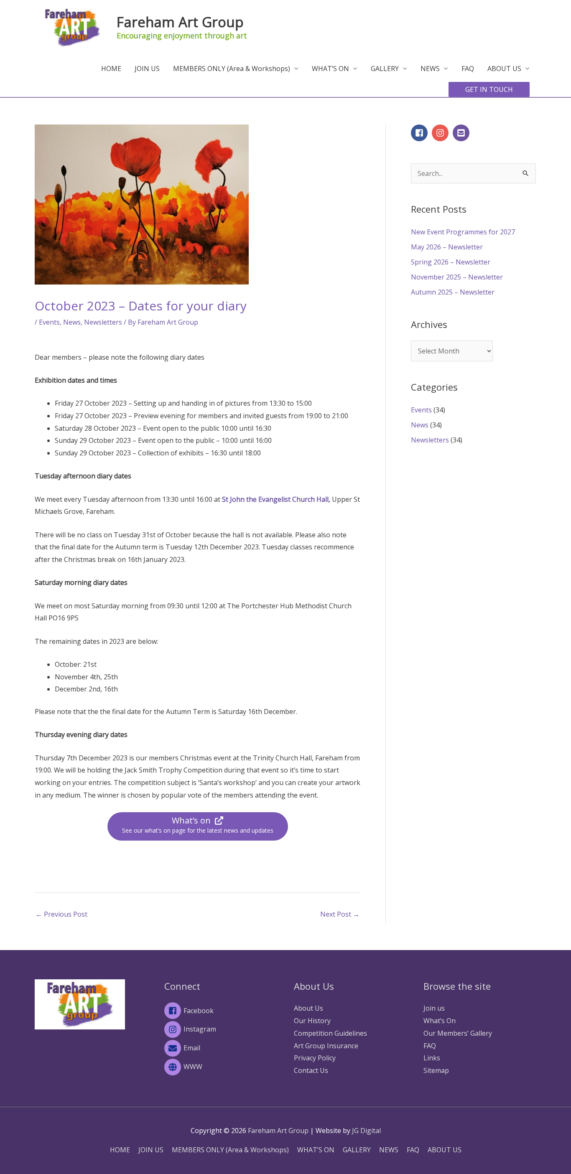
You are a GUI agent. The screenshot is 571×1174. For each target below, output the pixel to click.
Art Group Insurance (326, 1045)
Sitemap (436, 1070)
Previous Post (61, 914)
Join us (434, 1008)
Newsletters (103, 322)
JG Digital (366, 1130)
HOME (111, 68)
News (72, 322)
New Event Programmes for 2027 (463, 231)
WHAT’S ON (330, 68)
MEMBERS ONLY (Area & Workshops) (231, 68)
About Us (308, 1008)
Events (49, 322)
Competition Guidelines (330, 1033)
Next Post (339, 914)
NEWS (430, 68)
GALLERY (385, 68)
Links (431, 1057)
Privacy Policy (315, 1057)
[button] (489, 89)
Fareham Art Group (180, 22)
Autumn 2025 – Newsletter (453, 292)
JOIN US (147, 68)
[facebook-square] (420, 133)
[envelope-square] (462, 133)
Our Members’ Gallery (457, 1033)
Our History (312, 1020)
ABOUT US (504, 68)
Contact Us (311, 1070)
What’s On (439, 1020)
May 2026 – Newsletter (447, 247)
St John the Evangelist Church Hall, (276, 499)
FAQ (467, 68)
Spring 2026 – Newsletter (450, 262)
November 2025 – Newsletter (457, 277)
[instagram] (441, 133)
